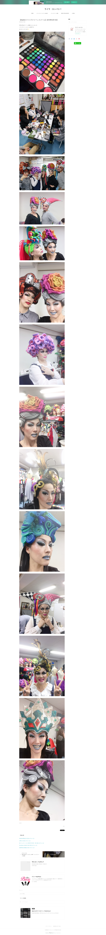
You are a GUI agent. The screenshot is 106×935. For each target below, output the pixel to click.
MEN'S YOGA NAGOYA (65, 13)
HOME (32, 13)
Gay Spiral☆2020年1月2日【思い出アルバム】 (28, 845)
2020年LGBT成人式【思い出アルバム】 (27, 838)
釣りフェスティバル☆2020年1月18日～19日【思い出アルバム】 (31, 843)
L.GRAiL (73, 13)
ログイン (74, 2)
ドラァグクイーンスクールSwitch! (42, 13)
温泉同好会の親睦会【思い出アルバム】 (27, 847)
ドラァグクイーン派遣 (54, 13)
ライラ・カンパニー (53, 9)
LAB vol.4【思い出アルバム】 (25, 840)
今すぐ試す (67, 2)
